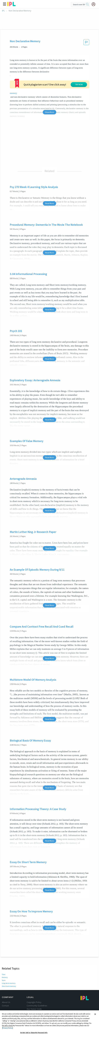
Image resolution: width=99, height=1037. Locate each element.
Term (3, 980)
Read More (49, 203)
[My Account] (94, 4)
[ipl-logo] (11, 5)
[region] (49, 1023)
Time (3, 974)
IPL (3, 11)
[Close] (95, 1014)
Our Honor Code (34, 1009)
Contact (5, 1005)
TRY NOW (79, 84)
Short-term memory (9, 986)
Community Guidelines (37, 1005)
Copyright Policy (34, 1002)
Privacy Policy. (8, 1028)
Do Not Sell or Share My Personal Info (34, 1033)
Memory (5, 977)
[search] (87, 4)
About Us (6, 1002)
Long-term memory (8, 983)
